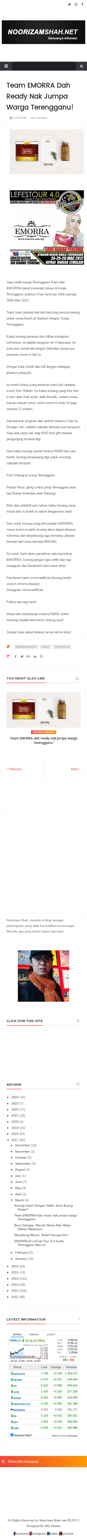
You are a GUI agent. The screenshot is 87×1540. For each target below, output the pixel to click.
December (23, 1145)
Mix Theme (52, 1526)
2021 (15, 1115)
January (21, 1258)
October (21, 1157)
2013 (15, 1284)
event (46, 647)
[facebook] (82, 4)
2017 (15, 1140)
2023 (15, 1103)
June (19, 1182)
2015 (15, 1272)
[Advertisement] (43, 857)
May (18, 1188)
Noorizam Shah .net (53, 1520)
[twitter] (69, 4)
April (18, 1194)
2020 (15, 1121)
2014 (15, 1278)
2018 (15, 1134)
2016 (15, 1266)
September (23, 1163)
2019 (15, 1128)
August (20, 1169)
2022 (15, 1109)
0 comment (40, 118)
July (18, 1176)
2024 (15, 1097)
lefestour (62, 647)
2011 (15, 1297)
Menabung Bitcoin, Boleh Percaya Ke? (41, 1235)
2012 (15, 1290)
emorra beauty (26, 647)
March (20, 1200)
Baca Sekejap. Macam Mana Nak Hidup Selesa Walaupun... (42, 1227)
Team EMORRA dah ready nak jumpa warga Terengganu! (43, 740)
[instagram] (76, 4)
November (23, 1151)
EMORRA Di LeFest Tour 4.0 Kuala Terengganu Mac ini (39, 1243)
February (22, 1252)
